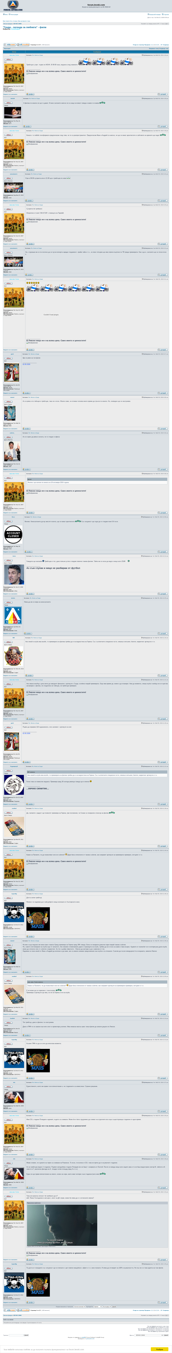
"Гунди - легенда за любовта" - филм (24, 27)
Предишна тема (153, 48)
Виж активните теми (24, 21)
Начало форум (8, 23)
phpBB (83, 1337)
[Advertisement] (86, 36)
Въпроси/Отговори (155, 14)
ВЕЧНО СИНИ (17, 23)
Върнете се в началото (10, 94)
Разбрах (159, 1349)
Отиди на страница (138, 44)
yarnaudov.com (90, 1338)
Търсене (166, 14)
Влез (6, 14)
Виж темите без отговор (10, 21)
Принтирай (7, 48)
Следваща (166, 44)
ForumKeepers (15, 29)
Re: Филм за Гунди (37, 55)
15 (161, 44)
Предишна (147, 44)
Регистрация (14, 14)
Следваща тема (163, 48)
